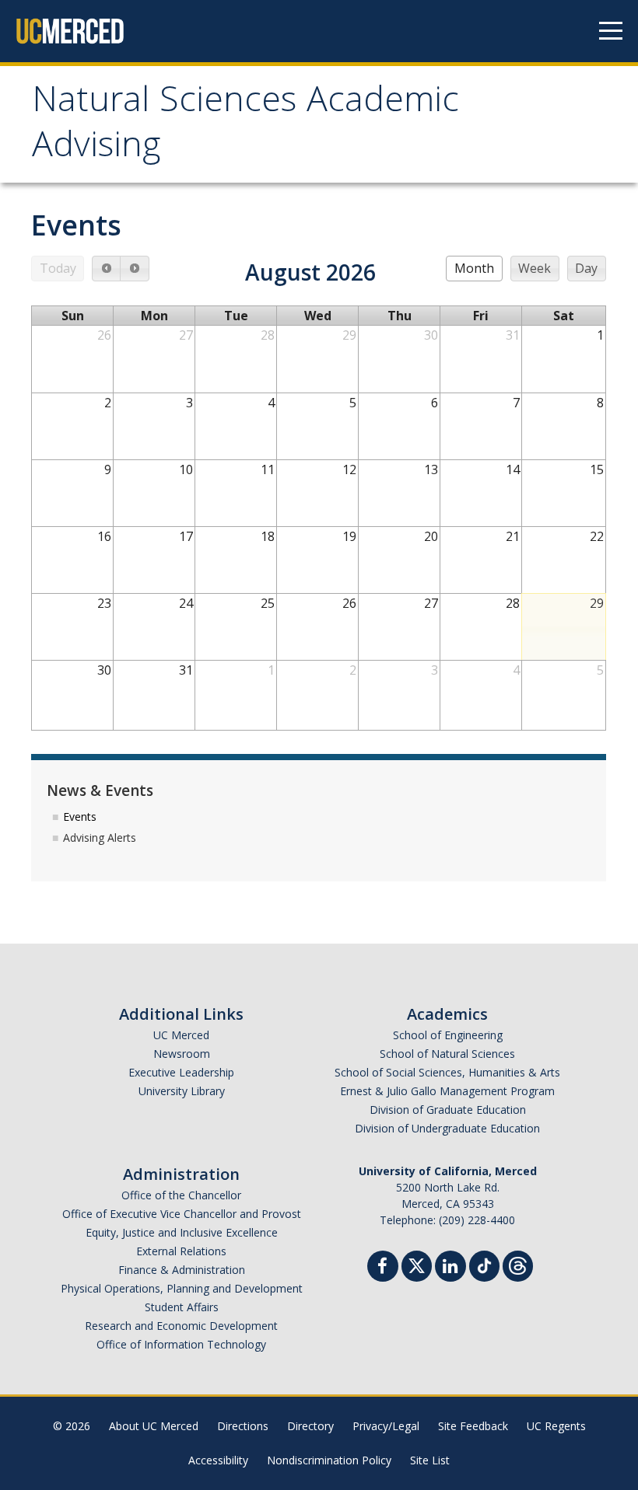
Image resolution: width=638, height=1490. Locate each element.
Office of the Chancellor (181, 1195)
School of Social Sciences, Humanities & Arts (447, 1072)
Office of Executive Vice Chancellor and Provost (181, 1213)
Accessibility (218, 1460)
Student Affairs (182, 1307)
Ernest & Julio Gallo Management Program (447, 1090)
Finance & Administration (181, 1269)
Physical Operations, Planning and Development (182, 1288)
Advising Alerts (99, 837)
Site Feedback (473, 1425)
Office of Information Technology (181, 1344)
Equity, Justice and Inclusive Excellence (182, 1232)
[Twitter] (417, 1264)
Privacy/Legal (385, 1425)
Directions (242, 1425)
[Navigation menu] (610, 31)
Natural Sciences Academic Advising (245, 126)
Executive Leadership (181, 1072)
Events (79, 816)
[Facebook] (383, 1268)
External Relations (181, 1251)
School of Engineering (448, 1035)
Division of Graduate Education (448, 1109)
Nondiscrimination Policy (329, 1460)
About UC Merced (153, 1425)
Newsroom (181, 1053)
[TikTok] (484, 1264)
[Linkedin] (450, 1268)
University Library (181, 1090)
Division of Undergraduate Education (447, 1128)
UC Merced (181, 1035)
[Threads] (518, 1264)
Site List (430, 1460)
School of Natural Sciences (447, 1053)
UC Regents (556, 1425)
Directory (310, 1425)
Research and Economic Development (181, 1325)
